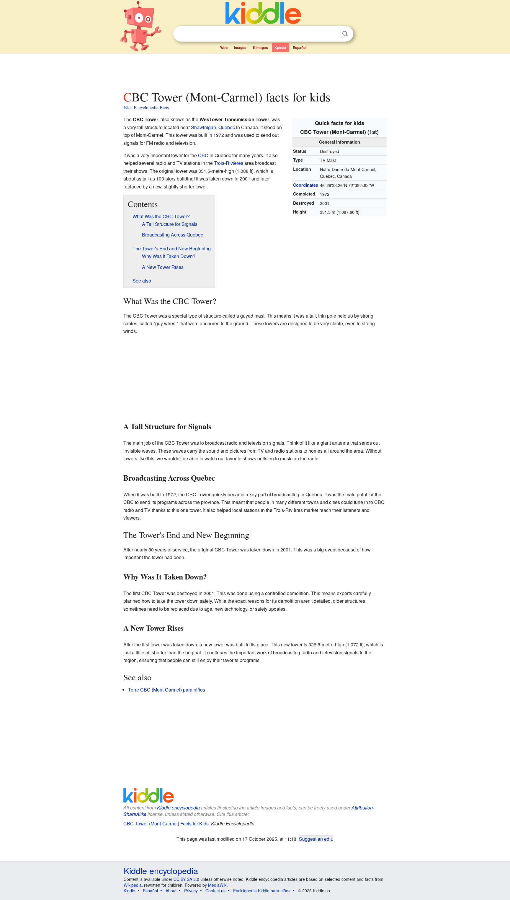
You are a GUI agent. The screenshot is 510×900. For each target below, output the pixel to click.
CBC (203, 155)
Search (345, 33)
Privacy (191, 891)
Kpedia (280, 47)
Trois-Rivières (228, 163)
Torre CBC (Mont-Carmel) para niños (166, 689)
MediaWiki (217, 885)
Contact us (215, 891)
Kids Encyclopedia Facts (146, 107)
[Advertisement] (254, 70)
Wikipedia (133, 885)
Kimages (260, 47)
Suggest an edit (315, 838)
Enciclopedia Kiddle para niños (261, 891)
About (171, 891)
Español (299, 47)
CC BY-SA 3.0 (186, 879)
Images (240, 47)
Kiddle (129, 891)
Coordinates (305, 185)
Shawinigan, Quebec (213, 127)
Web (224, 47)
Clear (333, 34)
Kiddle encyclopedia (178, 807)
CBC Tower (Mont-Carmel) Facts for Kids (166, 823)
